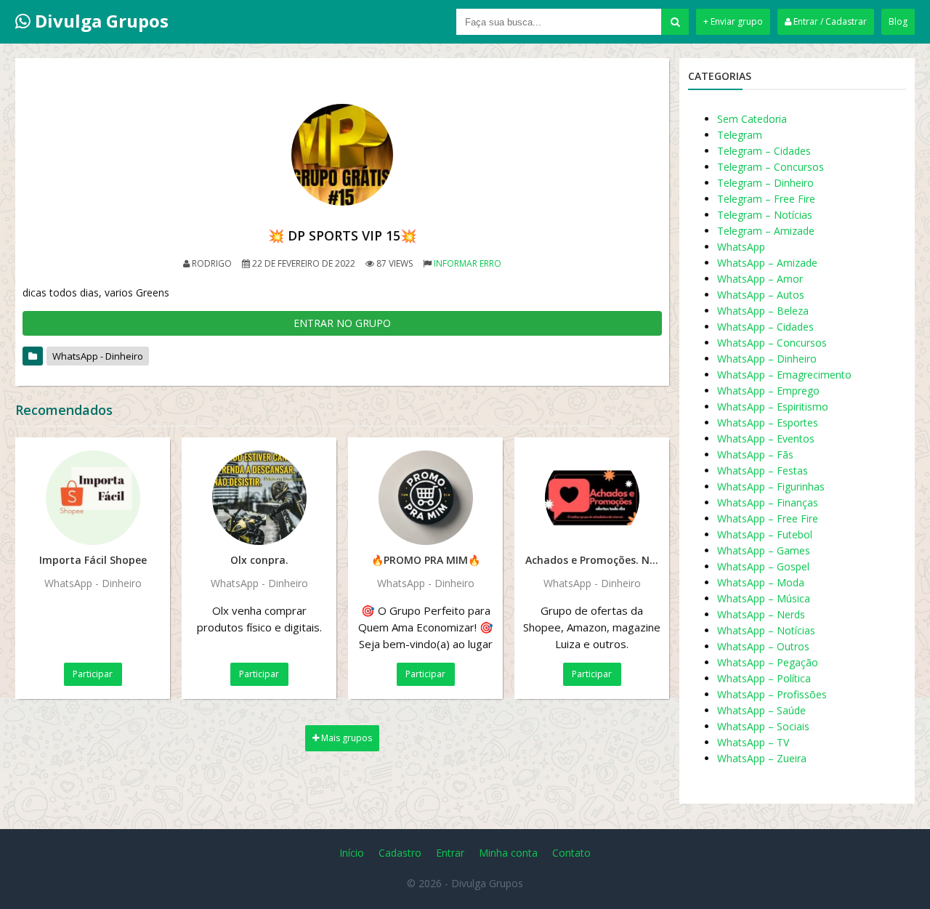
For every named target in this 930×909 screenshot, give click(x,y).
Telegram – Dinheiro (765, 183)
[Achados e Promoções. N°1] (592, 498)
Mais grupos (345, 738)
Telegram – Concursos (770, 167)
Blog (898, 21)
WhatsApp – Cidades (765, 327)
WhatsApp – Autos (760, 295)
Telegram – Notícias (764, 215)
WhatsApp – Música (763, 598)
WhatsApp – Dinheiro (767, 358)
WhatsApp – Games (763, 550)
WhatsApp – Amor (760, 279)
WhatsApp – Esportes (767, 422)
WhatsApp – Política (764, 678)
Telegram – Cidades (764, 151)
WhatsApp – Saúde (761, 710)
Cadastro (400, 853)
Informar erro (467, 263)
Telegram (739, 135)
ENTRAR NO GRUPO (342, 323)
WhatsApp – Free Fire (767, 518)
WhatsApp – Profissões (772, 694)
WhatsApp (741, 247)
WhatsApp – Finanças (767, 502)
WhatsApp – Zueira (761, 758)
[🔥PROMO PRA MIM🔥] (425, 498)
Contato (571, 853)
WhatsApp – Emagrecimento (784, 374)
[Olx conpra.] (259, 498)
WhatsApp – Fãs (755, 454)
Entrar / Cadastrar (829, 21)
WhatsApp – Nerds (761, 614)
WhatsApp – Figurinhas (771, 486)
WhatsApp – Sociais (763, 726)
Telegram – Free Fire (766, 199)
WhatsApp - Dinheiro (97, 356)
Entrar (450, 853)
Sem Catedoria (752, 119)
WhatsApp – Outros (763, 646)
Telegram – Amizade (765, 231)
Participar (93, 674)
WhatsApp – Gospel (763, 566)
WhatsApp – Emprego (768, 390)
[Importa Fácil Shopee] (93, 498)
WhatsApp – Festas (762, 470)
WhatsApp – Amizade (767, 263)
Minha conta (508, 853)
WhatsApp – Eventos (765, 438)
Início (351, 853)
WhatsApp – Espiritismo (772, 406)
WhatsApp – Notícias (766, 630)
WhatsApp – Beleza (763, 311)
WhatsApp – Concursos (772, 343)
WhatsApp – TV (753, 742)
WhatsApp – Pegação (767, 662)
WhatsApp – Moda (760, 582)
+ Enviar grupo (733, 21)
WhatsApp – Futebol (764, 534)
